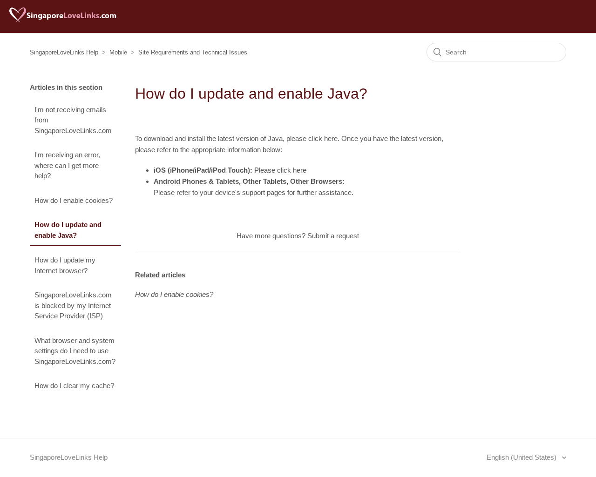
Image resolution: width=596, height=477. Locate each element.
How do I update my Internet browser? (64, 265)
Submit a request (333, 236)
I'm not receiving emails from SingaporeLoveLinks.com (73, 120)
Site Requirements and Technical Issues (192, 52)
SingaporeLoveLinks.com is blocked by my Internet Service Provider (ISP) (73, 305)
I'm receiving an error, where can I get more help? (67, 165)
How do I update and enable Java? (68, 230)
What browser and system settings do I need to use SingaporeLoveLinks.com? (74, 350)
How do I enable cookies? (73, 200)
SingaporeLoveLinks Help (64, 52)
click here (323, 138)
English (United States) (522, 457)
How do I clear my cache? (74, 386)
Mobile (118, 52)
